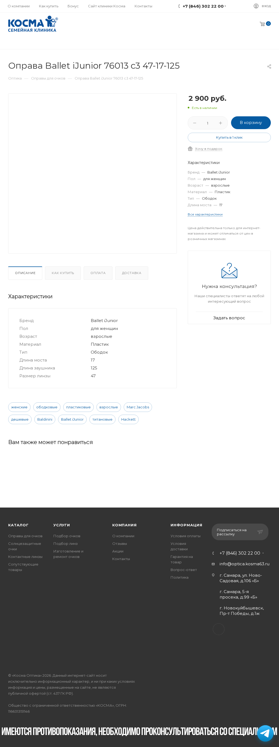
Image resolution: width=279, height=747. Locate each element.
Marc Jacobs (138, 407)
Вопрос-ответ (184, 569)
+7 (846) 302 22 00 (240, 553)
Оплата (98, 273)
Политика (180, 577)
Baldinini (44, 419)
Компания (124, 525)
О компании (123, 536)
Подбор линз (65, 543)
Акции (117, 551)
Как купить (63, 273)
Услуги (61, 525)
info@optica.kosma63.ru (244, 563)
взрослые (108, 407)
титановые (102, 419)
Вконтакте (219, 629)
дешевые (20, 419)
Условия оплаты (186, 536)
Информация (186, 525)
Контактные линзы (25, 556)
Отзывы (119, 543)
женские (19, 407)
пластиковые (78, 407)
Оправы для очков (25, 536)
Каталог (18, 525)
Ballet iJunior (72, 419)
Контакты (121, 559)
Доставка (131, 273)
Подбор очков (66, 536)
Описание (25, 273)
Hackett (128, 419)
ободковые (46, 407)
